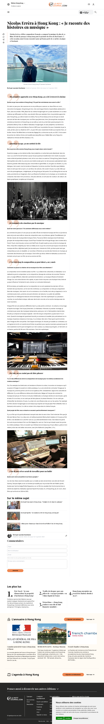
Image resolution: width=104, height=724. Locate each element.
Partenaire (40, 704)
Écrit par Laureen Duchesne (16, 88)
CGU (38, 712)
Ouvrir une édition (42, 702)
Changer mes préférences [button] (80, 718)
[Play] (91, 12)
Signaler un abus (42, 715)
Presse (39, 709)
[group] (91, 12)
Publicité (39, 707)
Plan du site (42, 721)
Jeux (51, 712)
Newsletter (30, 704)
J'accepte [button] (59, 718)
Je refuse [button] (68, 718)
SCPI (51, 702)
